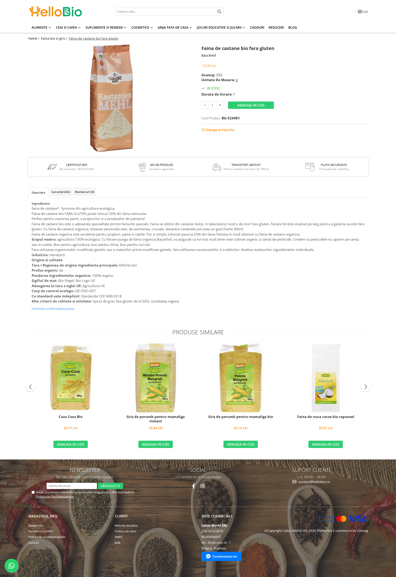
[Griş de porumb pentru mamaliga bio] (240, 377)
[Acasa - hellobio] (56, 11)
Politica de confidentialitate (46, 537)
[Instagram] (202, 486)
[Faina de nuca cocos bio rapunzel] (325, 377)
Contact (33, 543)
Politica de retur (125, 531)
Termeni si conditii (40, 531)
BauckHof (208, 55)
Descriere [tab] (38, 192)
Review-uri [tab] (84, 192)
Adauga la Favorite (219, 130)
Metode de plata (126, 525)
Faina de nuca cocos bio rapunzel (325, 417)
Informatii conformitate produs (53, 309)
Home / (34, 38)
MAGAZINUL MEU (42, 516)
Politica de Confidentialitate (55, 497)
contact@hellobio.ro (313, 481)
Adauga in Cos (250, 105)
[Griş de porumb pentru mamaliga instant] (155, 377)
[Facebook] (194, 486)
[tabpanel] (111, 98)
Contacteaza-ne (224, 556)
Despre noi (35, 525)
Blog (292, 27)
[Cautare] (219, 11)
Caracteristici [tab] (60, 192)
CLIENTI (121, 516)
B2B (117, 543)
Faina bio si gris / (54, 38)
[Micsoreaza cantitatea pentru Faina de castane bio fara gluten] (204, 105)
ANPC (119, 537)
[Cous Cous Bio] (70, 377)
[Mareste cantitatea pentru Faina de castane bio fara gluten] (220, 105)
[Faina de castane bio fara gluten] (111, 98)
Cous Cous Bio (70, 417)
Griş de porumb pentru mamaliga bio (240, 417)
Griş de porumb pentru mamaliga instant (155, 419)
